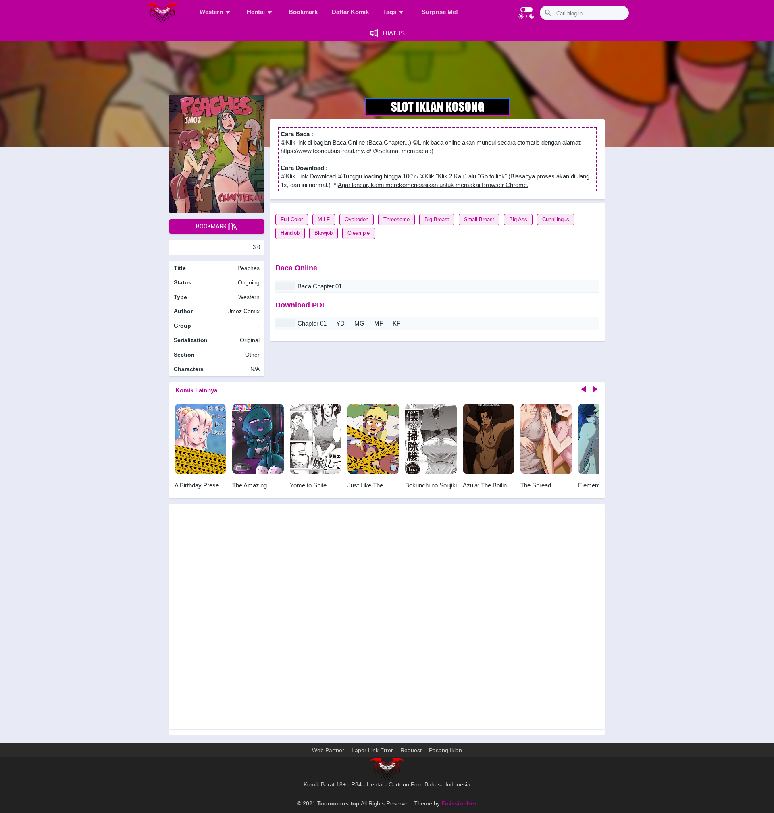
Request (411, 750)
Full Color (292, 219)
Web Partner (328, 750)
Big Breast (436, 219)
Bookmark (303, 11)
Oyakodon (356, 219)
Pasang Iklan (445, 750)
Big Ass (518, 219)
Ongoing (249, 282)
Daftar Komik (350, 11)
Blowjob (323, 233)
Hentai (256, 11)
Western (211, 11)
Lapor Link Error (372, 750)
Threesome (396, 219)
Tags (389, 11)
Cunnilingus (555, 219)
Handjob (290, 233)
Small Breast (479, 219)
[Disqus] (387, 620)
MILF (324, 219)
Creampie (358, 233)
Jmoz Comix (244, 311)
